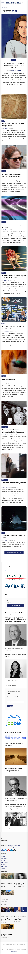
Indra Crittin (5, 540)
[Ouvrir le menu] (2, 2)
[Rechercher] (23, 3)
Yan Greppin (5, 128)
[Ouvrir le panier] (25, 2)
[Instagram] (14, 850)
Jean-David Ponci (6, 434)
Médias (3, 171)
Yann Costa (5, 229)
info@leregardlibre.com (14, 847)
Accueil (3, 7)
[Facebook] (2, 850)
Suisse (3, 272)
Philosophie (4, 427)
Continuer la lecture (14, 88)
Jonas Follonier (6, 179)
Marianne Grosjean (16, 70)
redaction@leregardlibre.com (13, 845)
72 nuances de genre (8, 379)
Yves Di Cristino (6, 331)
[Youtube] (8, 850)
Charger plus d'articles (14, 552)
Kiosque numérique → (10, 562)
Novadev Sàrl (14, 951)
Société (14, 60)
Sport (3, 120)
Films (3, 532)
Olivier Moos (5, 381)
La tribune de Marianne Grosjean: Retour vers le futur (14, 65)
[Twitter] (5, 850)
